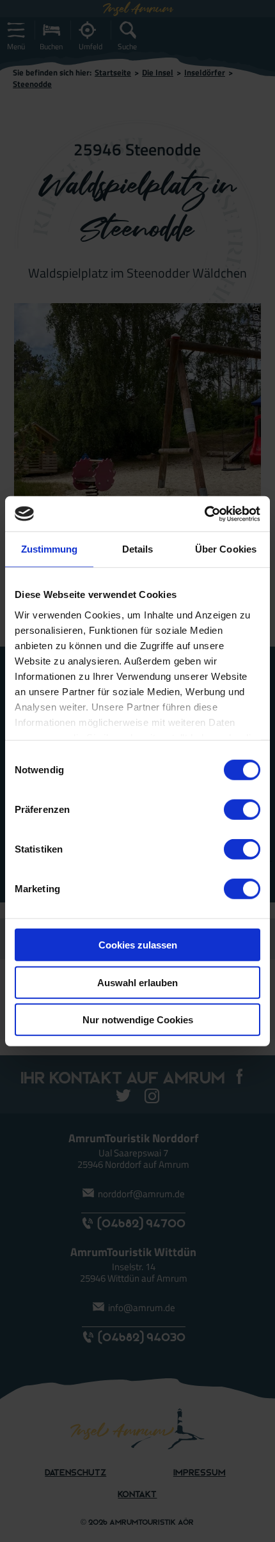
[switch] (242, 809)
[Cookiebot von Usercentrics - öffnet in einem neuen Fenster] (204, 513)
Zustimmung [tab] (49, 549)
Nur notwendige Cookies (137, 1019)
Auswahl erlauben (137, 982)
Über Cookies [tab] (225, 549)
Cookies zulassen (137, 945)
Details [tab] (137, 549)
